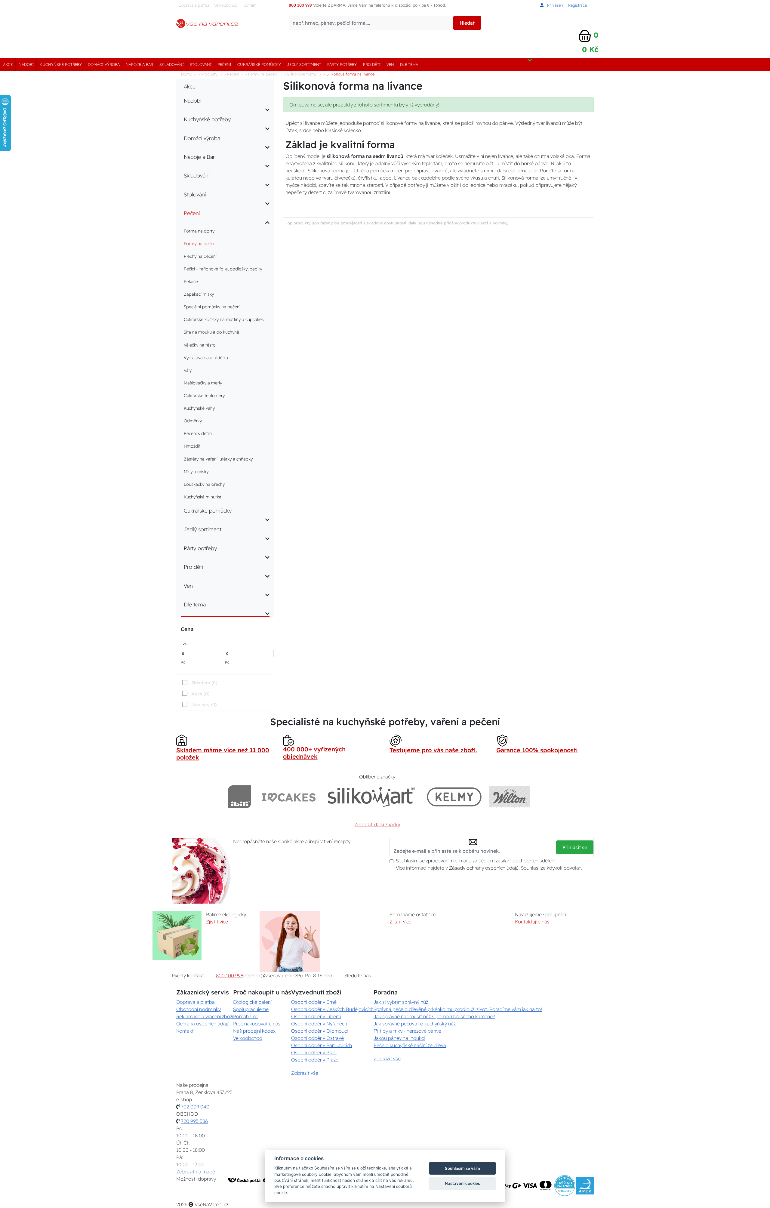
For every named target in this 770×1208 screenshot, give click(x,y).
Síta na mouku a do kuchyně (211, 332)
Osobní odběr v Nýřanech (319, 1024)
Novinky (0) (204, 704)
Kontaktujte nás (532, 922)
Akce (8, 64)
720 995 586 (194, 1121)
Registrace (577, 5)
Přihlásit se (574, 847)
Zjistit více (217, 922)
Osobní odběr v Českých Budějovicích (332, 1009)
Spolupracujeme (251, 1009)
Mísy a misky (196, 471)
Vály (188, 370)
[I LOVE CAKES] (288, 796)
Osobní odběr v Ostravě (317, 1038)
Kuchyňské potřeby (61, 64)
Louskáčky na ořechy (204, 484)
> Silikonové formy (300, 74)
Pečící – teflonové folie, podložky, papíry (223, 269)
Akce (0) (200, 694)
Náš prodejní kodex (254, 1031)
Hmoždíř (192, 446)
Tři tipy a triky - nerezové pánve (407, 1031)
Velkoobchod (226, 5)
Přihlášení (554, 5)
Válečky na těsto (200, 345)
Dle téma (409, 64)
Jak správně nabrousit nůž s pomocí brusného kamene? (434, 1016)
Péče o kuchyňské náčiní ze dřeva (410, 1045)
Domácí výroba (104, 64)
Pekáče (191, 281)
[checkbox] (199, 704)
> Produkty (207, 74)
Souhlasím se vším (462, 1168)
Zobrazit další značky (377, 824)
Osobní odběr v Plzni (314, 1052)
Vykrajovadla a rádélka (206, 357)
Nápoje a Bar (139, 64)
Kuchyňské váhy (199, 408)
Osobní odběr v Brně (314, 1002)
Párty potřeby (342, 64)
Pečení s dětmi (198, 433)
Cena (187, 629)
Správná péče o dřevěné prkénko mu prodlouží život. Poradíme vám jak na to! (458, 1009)
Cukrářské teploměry (204, 395)
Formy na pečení (200, 243)
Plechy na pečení (200, 256)
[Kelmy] (454, 796)
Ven (390, 64)
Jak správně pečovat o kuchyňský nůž (415, 1024)
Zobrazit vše (304, 1073)
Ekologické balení (252, 1002)
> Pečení (231, 74)
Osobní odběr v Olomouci (319, 1031)
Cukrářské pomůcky (259, 64)
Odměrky (193, 421)
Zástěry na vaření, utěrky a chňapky (218, 459)
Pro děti (371, 64)
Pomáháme (245, 1016)
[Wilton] (509, 796)
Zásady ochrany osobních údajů (484, 868)
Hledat (467, 23)
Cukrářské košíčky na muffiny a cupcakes (224, 319)
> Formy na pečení (261, 74)
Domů (186, 74)
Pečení (224, 64)
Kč (183, 662)
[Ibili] (239, 796)
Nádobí (26, 64)
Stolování (200, 64)
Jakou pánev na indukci (399, 1038)
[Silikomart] (371, 796)
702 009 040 (195, 1107)
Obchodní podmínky (198, 1009)
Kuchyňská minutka (202, 497)
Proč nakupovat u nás (257, 1024)
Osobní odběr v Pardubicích (321, 1045)
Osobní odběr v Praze (314, 1060)
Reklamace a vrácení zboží (204, 1016)
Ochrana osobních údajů (202, 1024)
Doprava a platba (194, 5)
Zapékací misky (199, 294)
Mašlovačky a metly (203, 383)
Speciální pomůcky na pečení (212, 307)
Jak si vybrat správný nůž (401, 1002)
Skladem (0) (204, 683)
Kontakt (249, 5)
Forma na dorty (199, 231)
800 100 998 (229, 975)
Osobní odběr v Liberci (316, 1016)
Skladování (171, 64)
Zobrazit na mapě (195, 1172)
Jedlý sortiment (304, 64)
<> (184, 643)
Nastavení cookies (462, 1183)
